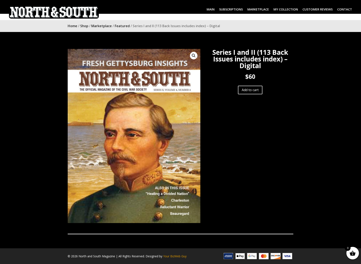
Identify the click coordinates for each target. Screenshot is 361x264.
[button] (193, 55)
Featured (122, 26)
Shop (84, 26)
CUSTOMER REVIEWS (318, 9)
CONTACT (344, 9)
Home (72, 26)
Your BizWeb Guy (175, 256)
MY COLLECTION (285, 9)
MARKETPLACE (258, 9)
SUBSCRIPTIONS (231, 9)
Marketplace (101, 26)
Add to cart (250, 90)
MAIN (211, 9)
